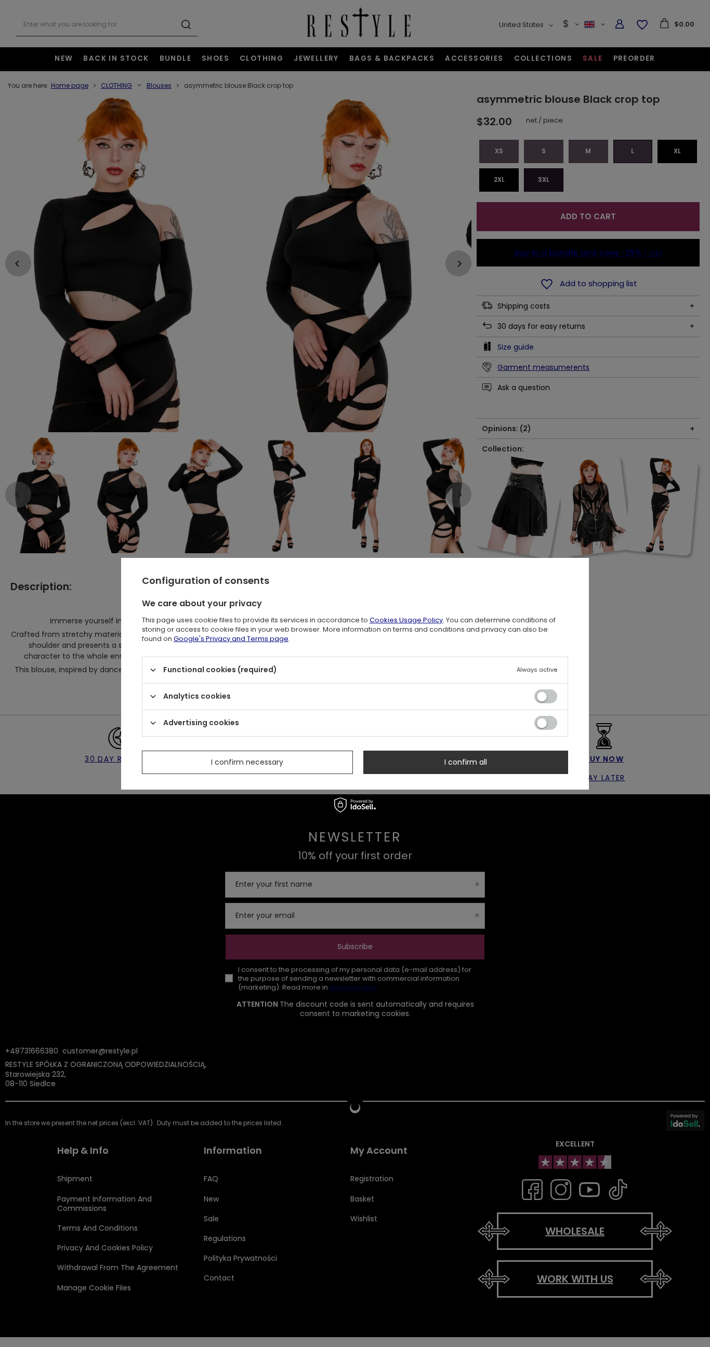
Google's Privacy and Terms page (231, 638)
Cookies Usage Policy (406, 619)
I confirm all (465, 762)
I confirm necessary (247, 762)
